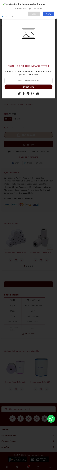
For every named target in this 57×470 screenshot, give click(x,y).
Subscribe (28, 87)
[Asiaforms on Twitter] (19, 93)
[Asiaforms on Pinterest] (28, 93)
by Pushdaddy (9, 17)
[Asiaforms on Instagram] (32, 93)
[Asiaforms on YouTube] (37, 93)
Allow (48, 13)
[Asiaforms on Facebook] (24, 93)
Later (34, 13)
